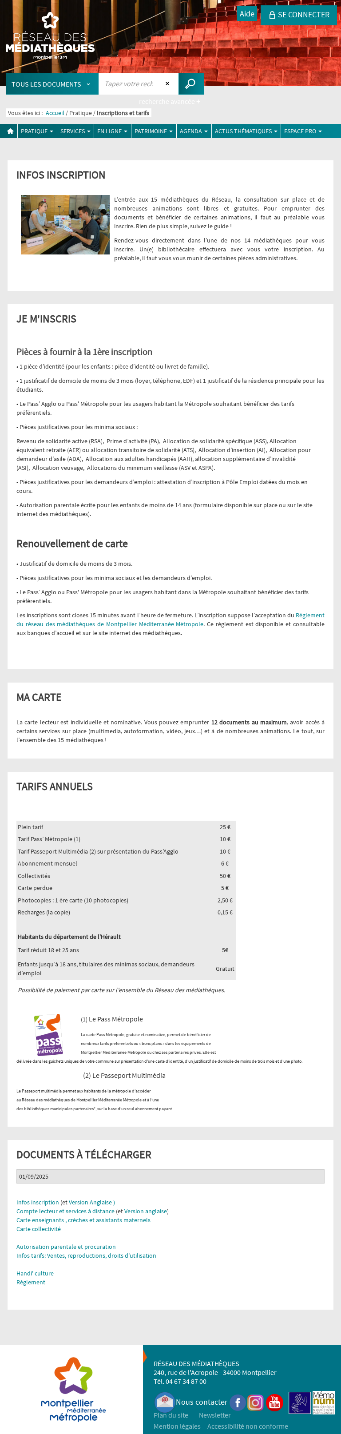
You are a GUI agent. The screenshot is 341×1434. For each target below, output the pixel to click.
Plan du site (171, 1414)
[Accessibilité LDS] (300, 1402)
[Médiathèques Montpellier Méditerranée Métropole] (50, 36)
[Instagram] (255, 1402)
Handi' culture (35, 1273)
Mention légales (177, 1426)
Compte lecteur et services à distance (65, 1211)
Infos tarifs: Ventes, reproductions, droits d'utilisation (86, 1255)
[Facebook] (238, 1402)
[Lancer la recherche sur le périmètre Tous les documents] (191, 84)
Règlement (30, 1282)
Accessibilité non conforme (247, 1426)
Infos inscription (37, 1202)
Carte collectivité (38, 1229)
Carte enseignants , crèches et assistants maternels (83, 1220)
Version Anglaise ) (92, 1202)
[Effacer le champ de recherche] (168, 83)
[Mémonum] (324, 1402)
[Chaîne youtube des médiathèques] (274, 1402)
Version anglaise (145, 1211)
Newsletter (215, 1414)
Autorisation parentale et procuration (66, 1247)
